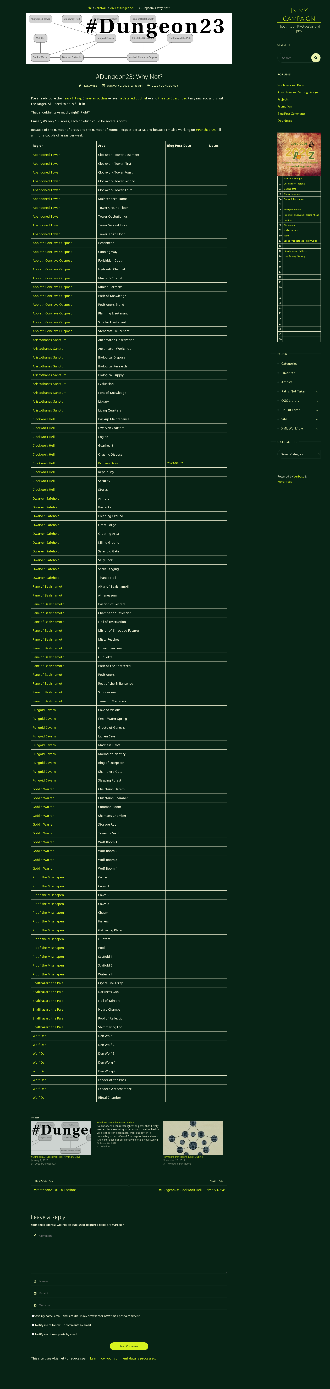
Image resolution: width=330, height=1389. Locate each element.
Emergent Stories (292, 209)
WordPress (284, 482)
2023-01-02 (175, 463)
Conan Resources (292, 194)
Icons (286, 235)
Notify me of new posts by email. (56, 1334)
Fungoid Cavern (44, 710)
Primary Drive (108, 463)
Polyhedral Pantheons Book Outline (183, 1156)
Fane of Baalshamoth (48, 586)
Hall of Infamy (291, 230)
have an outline (96, 98)
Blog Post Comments (291, 113)
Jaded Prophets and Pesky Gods (300, 240)
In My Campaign (299, 14)
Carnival (100, 8)
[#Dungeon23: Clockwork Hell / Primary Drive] (62, 1138)
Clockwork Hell (44, 419)
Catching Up (290, 188)
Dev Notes (284, 120)
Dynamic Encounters (294, 199)
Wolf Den (39, 1036)
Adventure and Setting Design (297, 92)
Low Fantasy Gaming (294, 256)
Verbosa (298, 476)
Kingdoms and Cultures (295, 251)
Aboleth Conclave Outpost (52, 243)
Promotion (284, 106)
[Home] (90, 8)
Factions (288, 220)
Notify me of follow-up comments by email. (63, 1325)
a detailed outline (133, 98)
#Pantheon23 (206, 130)
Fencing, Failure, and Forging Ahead (301, 214)
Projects (283, 99)
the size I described (172, 98)
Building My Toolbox (294, 183)
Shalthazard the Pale (48, 983)
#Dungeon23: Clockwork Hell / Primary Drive (55, 1156)
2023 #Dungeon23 (122, 8)
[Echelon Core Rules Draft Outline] (130, 1134)
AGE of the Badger (293, 178)
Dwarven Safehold (46, 498)
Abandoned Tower (46, 155)
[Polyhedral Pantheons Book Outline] (194, 1138)
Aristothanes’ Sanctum (49, 340)
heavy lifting (72, 98)
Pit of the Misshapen (48, 877)
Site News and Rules (291, 85)
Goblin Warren (43, 789)
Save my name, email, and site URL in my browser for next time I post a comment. (87, 1316)
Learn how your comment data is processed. (123, 1358)
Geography (289, 225)
